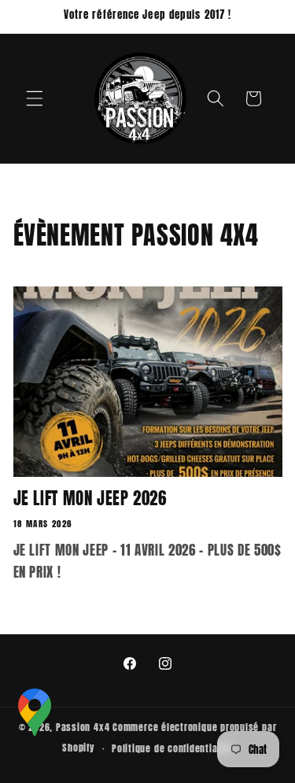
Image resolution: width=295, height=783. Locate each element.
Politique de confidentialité (172, 748)
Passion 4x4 (82, 727)
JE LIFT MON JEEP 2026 (90, 498)
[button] (34, 98)
